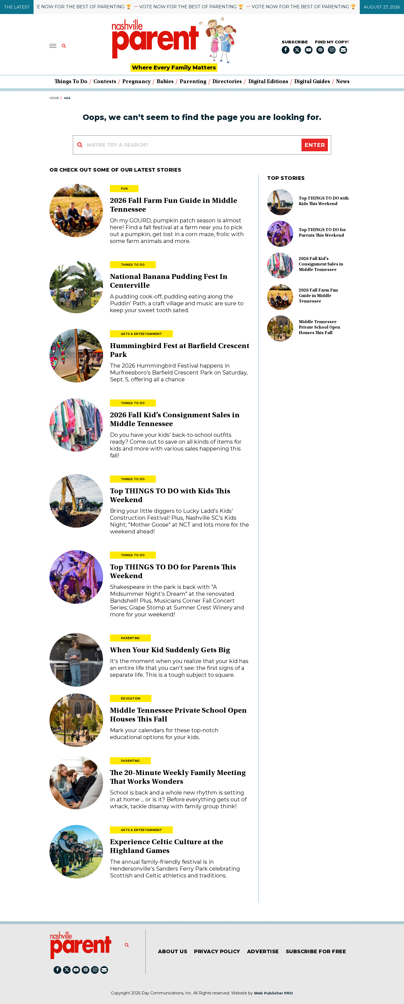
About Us (172, 952)
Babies (165, 82)
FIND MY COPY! (331, 41)
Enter (315, 145)
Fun (124, 189)
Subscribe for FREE (316, 952)
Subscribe (295, 41)
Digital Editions (268, 82)
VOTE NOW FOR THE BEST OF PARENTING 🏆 (62, 6)
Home (54, 98)
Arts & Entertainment (141, 334)
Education (130, 698)
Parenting (193, 82)
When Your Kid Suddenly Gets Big (170, 651)
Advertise (263, 952)
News (343, 82)
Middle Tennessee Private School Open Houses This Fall (319, 327)
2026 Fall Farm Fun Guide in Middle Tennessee (318, 296)
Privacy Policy (217, 952)
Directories (227, 82)
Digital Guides (312, 82)
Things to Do (70, 82)
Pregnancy (136, 82)
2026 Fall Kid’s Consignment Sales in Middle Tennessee (321, 264)
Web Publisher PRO (273, 993)
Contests (104, 82)
